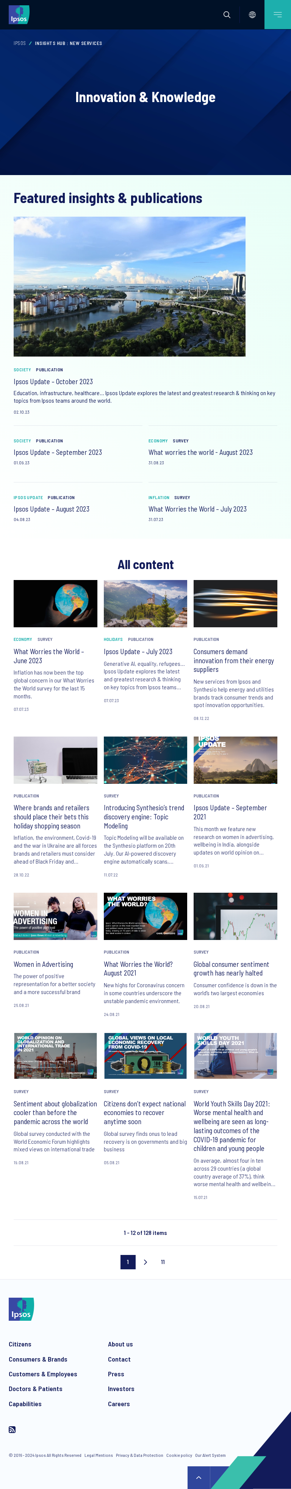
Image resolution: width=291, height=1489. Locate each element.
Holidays (113, 639)
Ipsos (20, 43)
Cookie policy (179, 1455)
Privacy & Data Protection (139, 1455)
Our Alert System (210, 1455)
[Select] (252, 14)
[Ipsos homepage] (21, 14)
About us (120, 1344)
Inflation (159, 497)
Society (22, 369)
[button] (227, 14)
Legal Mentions (98, 1455)
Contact (119, 1359)
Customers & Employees (43, 1374)
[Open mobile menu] (277, 14)
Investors (121, 1388)
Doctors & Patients (36, 1388)
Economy (158, 440)
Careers (119, 1403)
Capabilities (25, 1403)
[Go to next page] (145, 1262)
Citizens (20, 1344)
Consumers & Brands (38, 1359)
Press (116, 1374)
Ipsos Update (28, 497)
